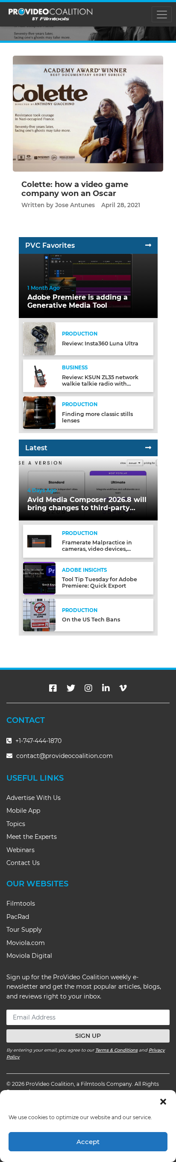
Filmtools (20, 903)
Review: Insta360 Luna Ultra (100, 343)
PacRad (17, 917)
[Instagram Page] (88, 688)
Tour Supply (24, 929)
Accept (88, 1142)
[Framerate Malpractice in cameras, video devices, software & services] (39, 541)
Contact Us (23, 863)
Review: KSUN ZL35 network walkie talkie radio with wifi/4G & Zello (100, 383)
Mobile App (23, 810)
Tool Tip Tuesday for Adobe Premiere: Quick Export (99, 582)
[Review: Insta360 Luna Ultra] (39, 338)
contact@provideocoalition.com (64, 756)
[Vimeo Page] (123, 688)
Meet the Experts (31, 837)
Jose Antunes (75, 205)
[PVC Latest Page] (148, 448)
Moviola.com (25, 943)
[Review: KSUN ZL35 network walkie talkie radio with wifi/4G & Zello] (39, 375)
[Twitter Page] (71, 688)
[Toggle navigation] (162, 14)
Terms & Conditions (116, 1050)
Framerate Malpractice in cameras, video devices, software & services (97, 549)
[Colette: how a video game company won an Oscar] (88, 113)
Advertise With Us (33, 798)
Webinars (20, 850)
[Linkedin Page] (106, 688)
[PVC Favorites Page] (148, 245)
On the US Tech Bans (91, 619)
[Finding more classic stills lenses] (39, 412)
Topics (15, 824)
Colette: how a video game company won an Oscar (74, 189)
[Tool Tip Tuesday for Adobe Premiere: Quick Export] (39, 577)
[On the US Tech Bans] (39, 615)
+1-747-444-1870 (38, 741)
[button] (163, 1101)
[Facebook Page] (53, 688)
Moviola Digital (29, 956)
